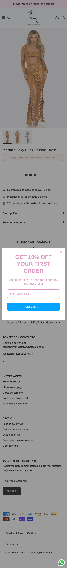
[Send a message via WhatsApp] (61, 562)
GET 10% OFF (33, 306)
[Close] (61, 252)
